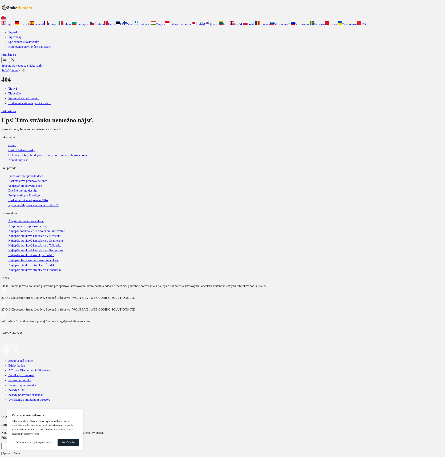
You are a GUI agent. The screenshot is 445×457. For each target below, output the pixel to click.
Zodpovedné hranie (20, 360)
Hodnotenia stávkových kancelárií (29, 46)
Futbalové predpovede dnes (25, 176)
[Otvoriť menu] (4, 60)
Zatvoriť (17, 453)
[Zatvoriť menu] (12, 60)
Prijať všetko (68, 442)
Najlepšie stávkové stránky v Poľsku (31, 255)
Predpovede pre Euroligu (24, 195)
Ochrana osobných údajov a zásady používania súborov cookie (48, 155)
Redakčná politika (19, 380)
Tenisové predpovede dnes (25, 185)
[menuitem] (8, 24)
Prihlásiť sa (8, 54)
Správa (6, 453)
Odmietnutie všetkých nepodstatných (34, 442)
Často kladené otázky (21, 150)
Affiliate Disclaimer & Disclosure (29, 370)
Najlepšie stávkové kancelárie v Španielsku (35, 240)
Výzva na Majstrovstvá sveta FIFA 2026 (33, 205)
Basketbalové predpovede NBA (28, 200)
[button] (222, 18)
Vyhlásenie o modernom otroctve (29, 399)
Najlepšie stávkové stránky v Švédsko (32, 265)
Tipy (12, 32)
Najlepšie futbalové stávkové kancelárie (33, 260)
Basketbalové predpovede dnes (27, 180)
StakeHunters (9, 70)
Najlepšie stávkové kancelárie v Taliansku (34, 245)
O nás (12, 145)
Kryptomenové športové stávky (28, 226)
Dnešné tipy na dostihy (22, 190)
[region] (45, 429)
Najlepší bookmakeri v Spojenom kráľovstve (36, 231)
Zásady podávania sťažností (25, 394)
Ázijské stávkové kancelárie (26, 221)
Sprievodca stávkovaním (23, 41)
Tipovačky (15, 37)
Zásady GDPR (17, 390)
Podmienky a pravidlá (22, 385)
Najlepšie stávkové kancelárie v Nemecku (34, 235)
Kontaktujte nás (18, 160)
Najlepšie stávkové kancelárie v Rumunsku (35, 250)
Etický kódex (16, 365)
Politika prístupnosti (21, 375)
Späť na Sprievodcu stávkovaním (22, 65)
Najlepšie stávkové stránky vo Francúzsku (35, 270)
